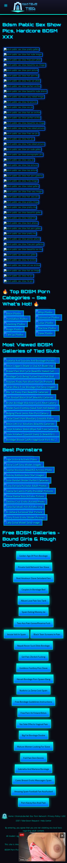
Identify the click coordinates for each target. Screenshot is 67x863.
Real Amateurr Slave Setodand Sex (33, 578)
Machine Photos (47, 328)
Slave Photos (45, 333)
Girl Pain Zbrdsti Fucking (33, 656)
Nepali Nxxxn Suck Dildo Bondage (33, 645)
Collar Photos (45, 322)
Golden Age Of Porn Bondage (33, 555)
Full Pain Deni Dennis (33, 758)
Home (11, 816)
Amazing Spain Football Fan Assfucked (33, 791)
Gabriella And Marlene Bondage (33, 769)
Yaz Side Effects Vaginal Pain (33, 724)
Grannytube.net (22, 816)
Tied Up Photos (15, 334)
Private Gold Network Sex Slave (33, 567)
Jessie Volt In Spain (16, 634)
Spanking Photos (15, 324)
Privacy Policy (54, 816)
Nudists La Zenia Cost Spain (33, 690)
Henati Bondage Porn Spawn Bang (33, 679)
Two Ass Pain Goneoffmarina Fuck (33, 623)
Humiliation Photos (17, 318)
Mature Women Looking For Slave (33, 746)
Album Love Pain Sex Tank (33, 600)
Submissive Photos (48, 317)
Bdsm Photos (13, 313)
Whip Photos (45, 312)
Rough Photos (14, 329)
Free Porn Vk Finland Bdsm (33, 713)
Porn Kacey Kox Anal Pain (33, 802)
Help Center (46, 820)
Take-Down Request (30, 820)
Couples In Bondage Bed (33, 589)
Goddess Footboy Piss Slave (33, 668)
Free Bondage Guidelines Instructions (33, 701)
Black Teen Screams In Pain (47, 634)
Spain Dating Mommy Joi (33, 612)
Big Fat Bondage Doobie (33, 735)
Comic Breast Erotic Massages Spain (33, 780)
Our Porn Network (38, 816)
